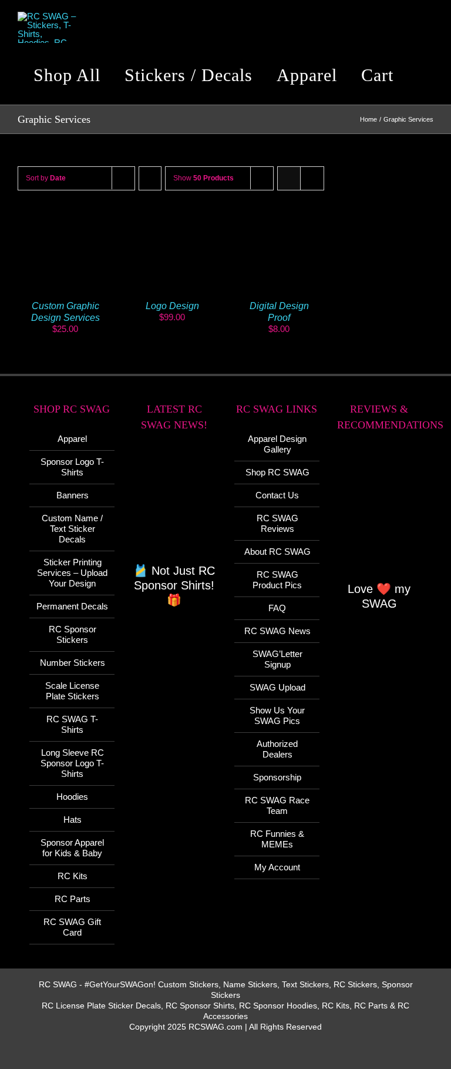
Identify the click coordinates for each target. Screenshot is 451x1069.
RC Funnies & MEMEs (277, 839)
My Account (277, 867)
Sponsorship (277, 777)
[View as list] (312, 178)
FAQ (277, 608)
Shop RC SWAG (277, 472)
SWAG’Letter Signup (277, 659)
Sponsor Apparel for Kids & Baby (72, 847)
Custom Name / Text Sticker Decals (72, 528)
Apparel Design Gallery (277, 444)
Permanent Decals (72, 606)
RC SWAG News (277, 631)
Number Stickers (72, 663)
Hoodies (72, 797)
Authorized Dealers (277, 749)
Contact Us (277, 495)
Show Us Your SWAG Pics (277, 715)
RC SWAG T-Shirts (72, 724)
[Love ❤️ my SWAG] (379, 512)
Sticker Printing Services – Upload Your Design (72, 572)
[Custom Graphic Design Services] (65, 221)
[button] (424, 75)
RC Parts (72, 899)
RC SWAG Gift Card (72, 927)
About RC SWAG (277, 552)
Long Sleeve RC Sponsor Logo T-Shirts (72, 763)
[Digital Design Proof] (279, 221)
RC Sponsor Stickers (72, 634)
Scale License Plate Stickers (72, 691)
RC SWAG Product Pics (277, 579)
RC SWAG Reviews (277, 523)
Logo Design (172, 306)
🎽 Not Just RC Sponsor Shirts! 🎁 (174, 585)
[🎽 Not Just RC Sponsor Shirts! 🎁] (174, 504)
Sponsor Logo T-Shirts (72, 467)
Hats (72, 820)
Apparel (72, 439)
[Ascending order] (150, 178)
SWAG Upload (277, 687)
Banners (72, 495)
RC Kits (72, 876)
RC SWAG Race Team (277, 805)
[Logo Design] (172, 221)
